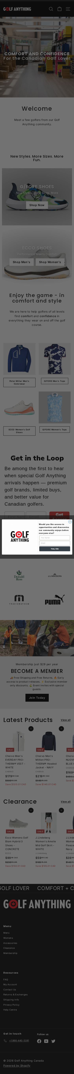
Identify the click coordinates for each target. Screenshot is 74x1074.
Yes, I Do (54, 549)
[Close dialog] (69, 521)
